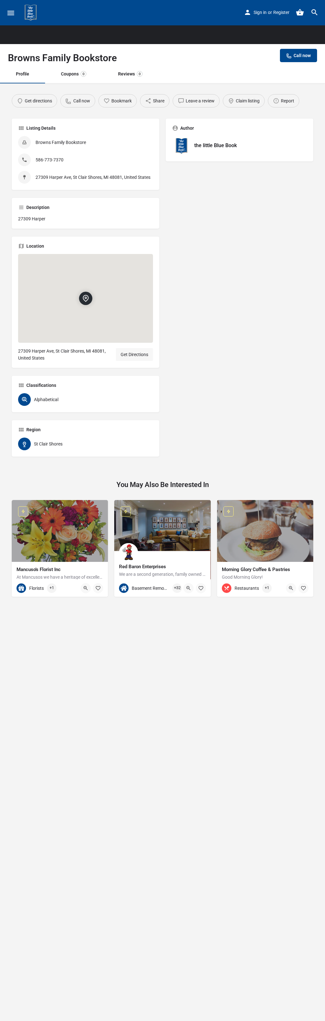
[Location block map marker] (85, 298)
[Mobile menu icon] (10, 13)
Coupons (72, 73)
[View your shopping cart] (300, 12)
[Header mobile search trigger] (314, 12)
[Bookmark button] (98, 588)
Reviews (129, 73)
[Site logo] (31, 13)
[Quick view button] (86, 588)
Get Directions (134, 354)
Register (281, 12)
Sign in (260, 12)
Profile (22, 73)
